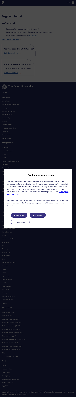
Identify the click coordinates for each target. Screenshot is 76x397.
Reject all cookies (37, 215)
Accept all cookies (19, 215)
